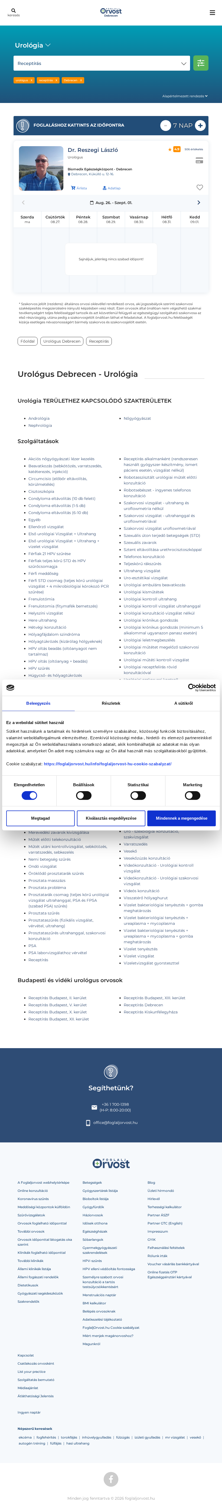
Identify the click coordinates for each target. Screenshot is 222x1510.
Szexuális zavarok (140, 542)
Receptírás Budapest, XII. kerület (58, 1019)
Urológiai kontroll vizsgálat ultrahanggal (162, 606)
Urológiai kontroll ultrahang (150, 599)
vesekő (195, 1437)
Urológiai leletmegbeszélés (149, 640)
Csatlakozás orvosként (36, 1363)
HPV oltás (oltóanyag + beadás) (58, 661)
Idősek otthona (95, 1223)
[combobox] (32, 46)
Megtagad (40, 818)
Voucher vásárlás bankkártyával (173, 1264)
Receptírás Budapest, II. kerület (57, 997)
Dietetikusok (28, 1285)
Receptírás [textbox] (29, 63)
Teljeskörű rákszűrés (142, 563)
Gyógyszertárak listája (100, 1191)
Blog (151, 1182)
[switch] (84, 795)
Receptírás (38, 959)
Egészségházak (95, 1231)
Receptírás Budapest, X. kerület (57, 1012)
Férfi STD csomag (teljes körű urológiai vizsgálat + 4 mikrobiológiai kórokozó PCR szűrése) (68, 586)
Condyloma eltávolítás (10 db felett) (62, 498)
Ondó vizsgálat (42, 866)
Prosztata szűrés (44, 913)
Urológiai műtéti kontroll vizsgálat (156, 659)
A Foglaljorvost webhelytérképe (43, 1182)
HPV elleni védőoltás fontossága (109, 1269)
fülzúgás (123, 1437)
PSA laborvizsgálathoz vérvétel (57, 952)
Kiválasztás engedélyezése (111, 818)
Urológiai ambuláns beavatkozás (154, 584)
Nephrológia (40, 425)
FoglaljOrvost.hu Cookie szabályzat (111, 1328)
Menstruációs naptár (99, 1295)
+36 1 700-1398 (115, 1104)
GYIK (152, 1240)
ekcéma (25, 1437)
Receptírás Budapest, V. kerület (57, 1005)
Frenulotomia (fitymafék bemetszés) (63, 606)
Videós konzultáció (141, 890)
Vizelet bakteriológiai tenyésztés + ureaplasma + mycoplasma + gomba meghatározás (158, 936)
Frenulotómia (41, 599)
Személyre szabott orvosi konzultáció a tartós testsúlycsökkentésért (103, 1282)
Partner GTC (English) (165, 1223)
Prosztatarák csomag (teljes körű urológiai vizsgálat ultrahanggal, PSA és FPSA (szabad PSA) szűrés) (68, 900)
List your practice (31, 1372)
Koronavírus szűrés (33, 1199)
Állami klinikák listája (34, 1269)
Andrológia (39, 418)
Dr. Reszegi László (93, 150)
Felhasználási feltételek (166, 1248)
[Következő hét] (199, 202)
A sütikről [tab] (183, 703)
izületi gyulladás (147, 1437)
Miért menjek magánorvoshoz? (108, 1336)
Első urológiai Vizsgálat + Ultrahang (62, 533)
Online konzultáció (33, 1191)
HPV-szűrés (92, 1261)
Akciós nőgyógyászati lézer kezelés (61, 458)
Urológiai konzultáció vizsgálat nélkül (159, 613)
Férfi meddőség (43, 573)
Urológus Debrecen (61, 341)
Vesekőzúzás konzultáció (147, 858)
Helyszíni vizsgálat (45, 613)
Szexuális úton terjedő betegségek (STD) (162, 535)
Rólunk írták (157, 1256)
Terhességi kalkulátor (165, 1207)
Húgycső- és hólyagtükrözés (55, 675)
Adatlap (114, 188)
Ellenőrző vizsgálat (46, 526)
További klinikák (30, 1261)
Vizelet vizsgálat (139, 956)
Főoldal (28, 341)
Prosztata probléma (47, 887)
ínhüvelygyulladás (96, 1437)
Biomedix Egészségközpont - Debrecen (100, 169)
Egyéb (34, 519)
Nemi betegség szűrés (49, 859)
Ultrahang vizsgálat (142, 570)
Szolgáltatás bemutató (36, 1380)
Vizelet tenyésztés (141, 949)
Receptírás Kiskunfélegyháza (151, 1012)
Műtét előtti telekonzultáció (54, 839)
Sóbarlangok (93, 1240)
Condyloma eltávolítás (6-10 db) (58, 512)
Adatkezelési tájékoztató (102, 1319)
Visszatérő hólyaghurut (146, 897)
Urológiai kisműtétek (144, 592)
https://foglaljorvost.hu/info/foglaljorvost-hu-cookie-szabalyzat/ (108, 764)
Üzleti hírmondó (161, 1191)
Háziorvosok (93, 1215)
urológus (22, 80)
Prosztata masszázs (47, 880)
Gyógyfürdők (93, 1207)
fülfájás (55, 1443)
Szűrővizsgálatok (31, 1215)
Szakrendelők (28, 1301)
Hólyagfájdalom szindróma (54, 634)
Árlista (82, 188)
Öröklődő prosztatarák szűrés (56, 873)
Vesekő (130, 851)
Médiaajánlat (28, 1388)
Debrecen (70, 80)
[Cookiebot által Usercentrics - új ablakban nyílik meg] (192, 688)
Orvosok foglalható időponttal (42, 1223)
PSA (32, 945)
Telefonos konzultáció (144, 556)
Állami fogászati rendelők (38, 1277)
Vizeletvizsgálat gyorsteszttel (151, 963)
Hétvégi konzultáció (47, 627)
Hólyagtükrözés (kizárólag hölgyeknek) (65, 641)
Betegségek (92, 1182)
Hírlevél (154, 1199)
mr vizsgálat (175, 1437)
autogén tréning (32, 1443)
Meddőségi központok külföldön (44, 1207)
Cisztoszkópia (41, 491)
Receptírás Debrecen (143, 1005)
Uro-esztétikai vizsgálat (146, 577)
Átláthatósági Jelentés (36, 1396)
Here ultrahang (42, 620)
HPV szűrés (39, 668)
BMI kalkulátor (94, 1303)
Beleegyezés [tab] (38, 703)
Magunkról (91, 1344)
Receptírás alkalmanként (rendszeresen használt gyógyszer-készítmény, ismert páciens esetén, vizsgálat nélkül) (161, 464)
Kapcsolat (26, 1355)
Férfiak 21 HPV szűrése (49, 553)
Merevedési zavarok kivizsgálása (58, 832)
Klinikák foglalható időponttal (42, 1253)
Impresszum (158, 1231)
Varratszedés (136, 844)
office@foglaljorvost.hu (115, 1122)
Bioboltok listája (96, 1199)
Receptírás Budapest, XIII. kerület (154, 997)
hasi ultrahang (77, 1443)
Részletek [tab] (111, 703)
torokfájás (69, 1437)
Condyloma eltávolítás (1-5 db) (57, 505)
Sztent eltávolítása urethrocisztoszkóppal (163, 549)
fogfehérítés (46, 1437)
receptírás (46, 80)
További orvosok (31, 1231)
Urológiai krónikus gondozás (151, 620)
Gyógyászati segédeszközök (40, 1293)
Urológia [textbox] (29, 45)
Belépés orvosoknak (99, 1311)
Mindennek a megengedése (181, 818)
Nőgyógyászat (137, 418)
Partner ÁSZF (158, 1215)
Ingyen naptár (29, 1412)
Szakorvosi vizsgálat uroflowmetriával (160, 528)
